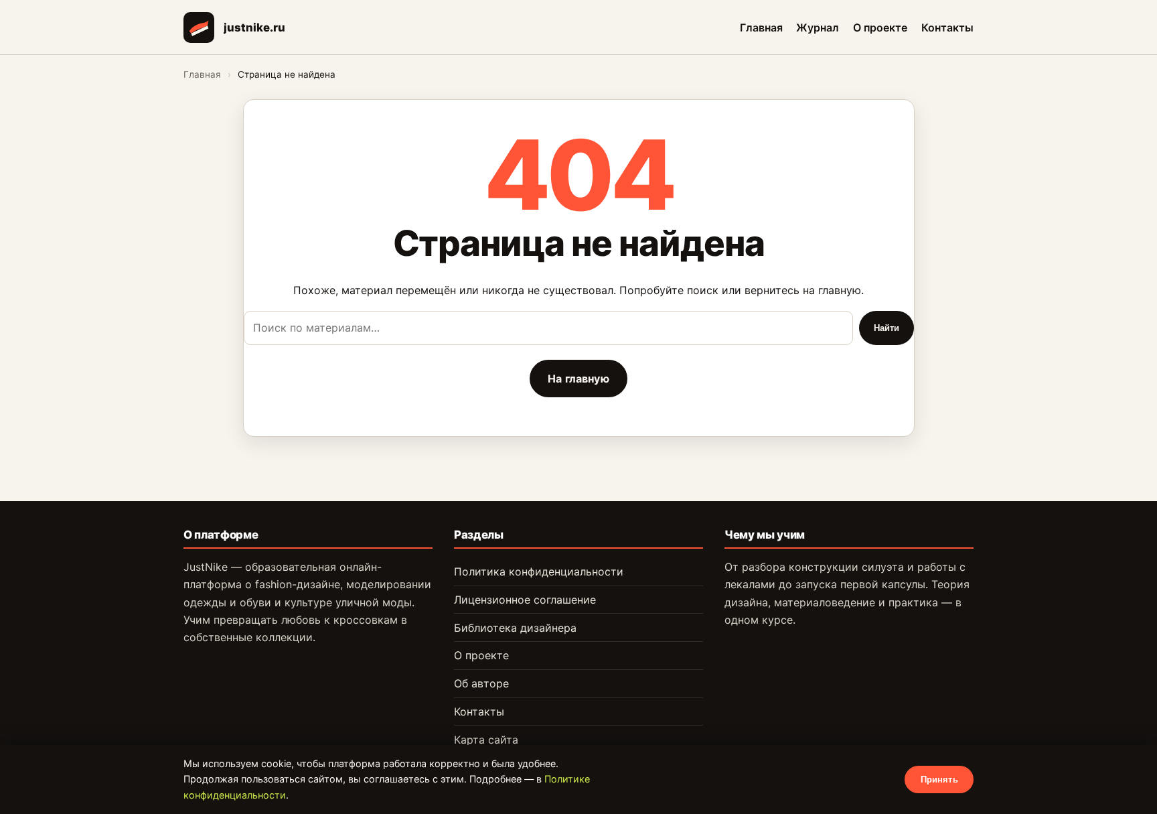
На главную (578, 378)
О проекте (880, 26)
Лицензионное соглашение (525, 599)
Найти (887, 328)
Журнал (817, 26)
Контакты (947, 26)
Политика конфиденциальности (538, 571)
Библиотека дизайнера (515, 627)
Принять (939, 779)
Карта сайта (486, 739)
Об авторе (481, 683)
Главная (761, 26)
